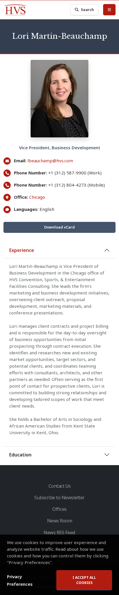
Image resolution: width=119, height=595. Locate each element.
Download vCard (59, 227)
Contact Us (60, 486)
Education (20, 455)
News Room (59, 520)
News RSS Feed (59, 532)
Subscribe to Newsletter (59, 497)
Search (87, 9)
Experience (21, 250)
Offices (59, 509)
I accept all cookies (84, 580)
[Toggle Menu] (109, 9)
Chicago (37, 197)
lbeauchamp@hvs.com (50, 160)
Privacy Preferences (20, 580)
